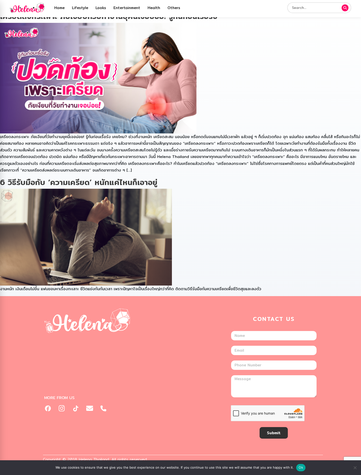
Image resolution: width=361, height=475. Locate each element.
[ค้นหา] (345, 7)
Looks (101, 8)
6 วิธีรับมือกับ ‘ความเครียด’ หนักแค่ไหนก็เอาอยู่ (78, 182)
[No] (354, 467)
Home (59, 8)
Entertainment (126, 8)
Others (173, 8)
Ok (301, 467)
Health (154, 8)
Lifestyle (80, 8)
